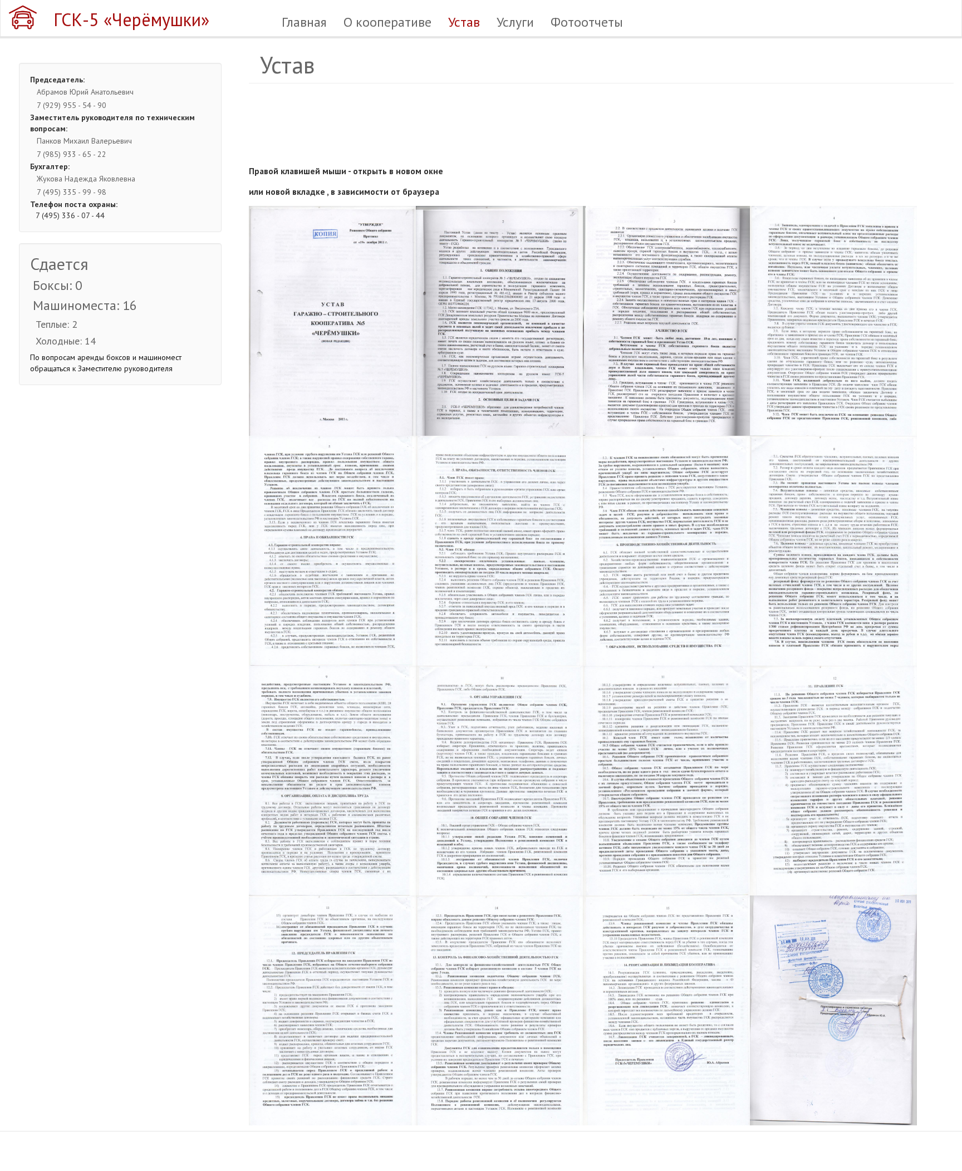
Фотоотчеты (587, 22)
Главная (304, 22)
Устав (464, 22)
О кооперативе (387, 22)
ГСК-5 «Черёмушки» (131, 19)
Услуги (515, 22)
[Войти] (944, 21)
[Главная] (27, 17)
